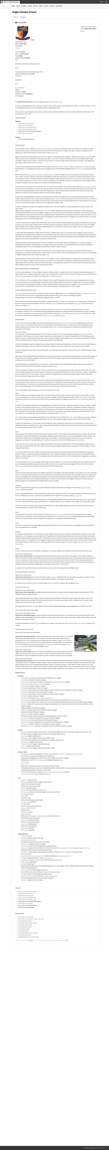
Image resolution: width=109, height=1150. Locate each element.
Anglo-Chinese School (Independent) (27, 127)
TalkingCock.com (42, 790)
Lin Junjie (23, 804)
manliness (62, 315)
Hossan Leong (24, 802)
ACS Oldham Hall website (24, 934)
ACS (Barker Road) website (25, 924)
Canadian (66, 293)
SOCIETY (52, 6)
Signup (101, 1)
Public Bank (48, 774)
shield (22, 315)
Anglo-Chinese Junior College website (27, 922)
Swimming (17, 397)
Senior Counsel (30, 726)
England (75, 178)
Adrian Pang (24, 814)
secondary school (80, 168)
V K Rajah (23, 864)
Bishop (36, 148)
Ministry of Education (45, 210)
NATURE (35, 6)
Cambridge (22, 646)
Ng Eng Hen (24, 710)
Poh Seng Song (25, 742)
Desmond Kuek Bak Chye (37, 856)
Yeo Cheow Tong (25, 724)
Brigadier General (25, 860)
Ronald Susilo (24, 744)
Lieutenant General (25, 856)
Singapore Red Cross (84, 848)
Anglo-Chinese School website (25, 916)
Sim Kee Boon (24, 870)
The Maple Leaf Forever (87, 293)
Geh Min (23, 688)
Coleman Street (54, 152)
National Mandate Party (75, 700)
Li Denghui (23, 858)
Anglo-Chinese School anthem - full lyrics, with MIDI (30, 918)
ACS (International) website (25, 926)
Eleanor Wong (24, 828)
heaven (56, 309)
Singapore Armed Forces (66, 848)
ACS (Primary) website (24, 928)
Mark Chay (24, 736)
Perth (62, 462)
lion (60, 301)
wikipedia (31, 940)
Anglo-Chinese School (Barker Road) (27, 129)
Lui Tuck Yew (24, 704)
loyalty (52, 315)
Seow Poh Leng (25, 762)
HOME (13, 6)
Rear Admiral (24, 876)
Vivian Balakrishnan (26, 678)
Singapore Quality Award (21, 325)
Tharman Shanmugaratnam (28, 722)
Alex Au (23, 836)
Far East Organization (40, 760)
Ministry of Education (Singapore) (66, 323)
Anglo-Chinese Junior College (25, 133)
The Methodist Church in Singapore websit (28, 936)
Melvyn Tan (24, 824)
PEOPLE (41, 6)
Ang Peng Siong (79, 399)
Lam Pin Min (24, 696)
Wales (24, 413)
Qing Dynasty (77, 303)
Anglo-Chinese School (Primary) (26, 123)
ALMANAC (23, 6)
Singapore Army (58, 860)
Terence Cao (24, 780)
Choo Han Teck (25, 844)
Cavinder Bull (24, 840)
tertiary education (86, 186)
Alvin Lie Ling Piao (25, 700)
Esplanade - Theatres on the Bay (39, 816)
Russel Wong (24, 830)
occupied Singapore (39, 174)
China (51, 698)
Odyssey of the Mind (83, 334)
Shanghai (47, 698)
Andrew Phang (24, 862)
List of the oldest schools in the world (27, 891)
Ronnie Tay (30, 876)
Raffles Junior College (71, 417)
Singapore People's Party (58, 682)
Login (106, 1)
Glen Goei (23, 788)
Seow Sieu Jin (24, 764)
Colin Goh (23, 790)
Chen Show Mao (25, 680)
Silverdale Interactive (89, 1148)
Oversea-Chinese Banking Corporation (53, 772)
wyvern (28, 305)
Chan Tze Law (77, 495)
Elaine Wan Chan (19, 466)
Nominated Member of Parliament (36, 684)
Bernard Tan (24, 820)
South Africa (62, 413)
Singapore (17, 48)
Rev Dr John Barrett (48, 644)
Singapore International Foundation (52, 872)
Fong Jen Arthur (25, 686)
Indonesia (17, 52)
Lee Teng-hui (24, 698)
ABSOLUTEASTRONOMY (11, 2)
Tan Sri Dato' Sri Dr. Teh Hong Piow (29, 774)
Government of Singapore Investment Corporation (71, 754)
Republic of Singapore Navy (51, 876)
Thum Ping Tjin (25, 748)
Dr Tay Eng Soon (25, 720)
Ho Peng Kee (24, 692)
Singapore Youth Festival (58, 514)
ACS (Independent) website (25, 920)
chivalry (45, 315)
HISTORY (46, 6)
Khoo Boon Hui (25, 852)
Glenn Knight (24, 854)
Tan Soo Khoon (25, 718)
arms (54, 297)
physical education (86, 156)
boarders (57, 258)
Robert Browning (19, 276)
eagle (66, 301)
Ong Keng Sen (24, 812)
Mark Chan (24, 782)
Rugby (17, 413)
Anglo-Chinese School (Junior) (25, 125)
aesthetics (55, 327)
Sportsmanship (76, 313)
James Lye (24, 808)
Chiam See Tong (25, 682)
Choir (28, 462)
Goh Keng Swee (25, 690)
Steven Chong (24, 846)
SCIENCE (30, 6)
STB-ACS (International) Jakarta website (28, 932)
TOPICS (18, 6)
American (55, 303)
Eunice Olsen (24, 684)
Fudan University (40, 698)
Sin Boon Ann (24, 714)
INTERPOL (62, 852)
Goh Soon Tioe (24, 792)
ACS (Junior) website (23, 930)
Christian (63, 313)
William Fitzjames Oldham (44, 148)
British (44, 303)
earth (61, 309)
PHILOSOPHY (59, 6)
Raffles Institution (83, 397)
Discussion (23, 17)
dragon (76, 301)
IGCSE (78, 244)
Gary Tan (23, 746)
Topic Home (15, 17)
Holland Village (66, 640)
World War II (50, 174)
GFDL (67, 940)
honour (49, 315)
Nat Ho (23, 796)
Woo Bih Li (23, 880)
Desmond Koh (24, 738)
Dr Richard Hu (24, 694)
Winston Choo (24, 848)
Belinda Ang (24, 838)
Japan (30, 174)
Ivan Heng (23, 794)
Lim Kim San (24, 702)
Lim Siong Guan (25, 754)
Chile (62, 760)
